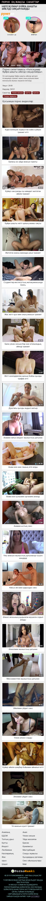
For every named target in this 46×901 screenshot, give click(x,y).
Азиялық (6, 832)
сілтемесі (35, 896)
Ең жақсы (18, 2)
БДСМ (5, 836)
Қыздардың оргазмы (33, 857)
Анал (25, 832)
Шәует (5, 864)
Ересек (36, 93)
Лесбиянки (7, 850)
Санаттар (32, 2)
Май (24, 864)
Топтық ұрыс (8, 839)
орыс (4, 860)
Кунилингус (28, 846)
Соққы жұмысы (10, 96)
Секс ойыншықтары (32, 860)
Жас (4, 857)
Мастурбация (29, 850)
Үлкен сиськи (17, 93)
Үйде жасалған (29, 839)
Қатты (28, 93)
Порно (6, 2)
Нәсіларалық (8, 853)
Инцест (5, 846)
